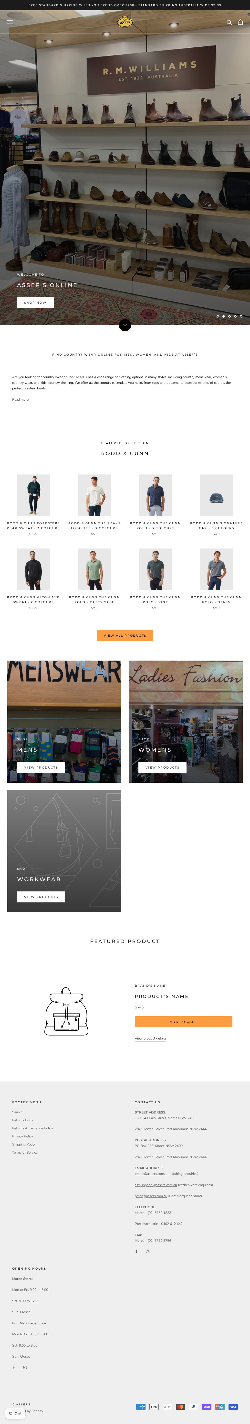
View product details (150, 1038)
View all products (125, 635)
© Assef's (21, 1404)
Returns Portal (23, 1120)
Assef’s (81, 377)
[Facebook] (136, 1251)
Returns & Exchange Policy (32, 1128)
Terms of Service (24, 1152)
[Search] (229, 22)
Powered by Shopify (27, 1411)
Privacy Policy (22, 1136)
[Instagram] (147, 1251)
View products (41, 767)
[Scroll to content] (125, 325)
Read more (20, 399)
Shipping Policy (24, 1144)
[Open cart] (240, 22)
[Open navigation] (10, 22)
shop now (35, 302)
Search (17, 1112)
